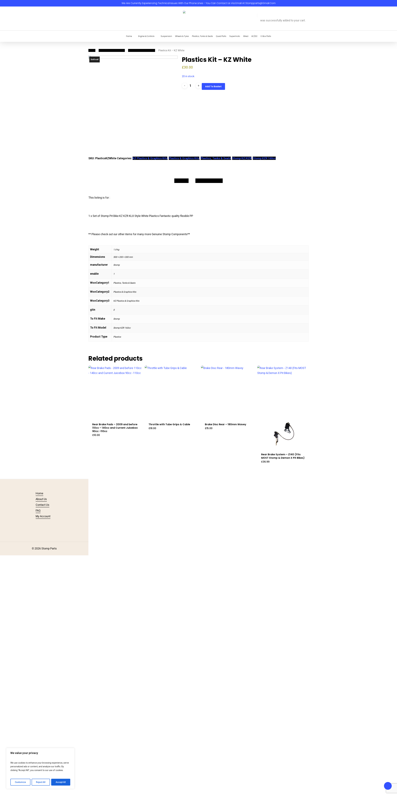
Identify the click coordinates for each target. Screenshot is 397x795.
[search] (251, 18)
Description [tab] (181, 180)
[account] (255, 18)
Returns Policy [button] (128, 504)
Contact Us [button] (42, 504)
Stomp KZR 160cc (264, 158)
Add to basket (213, 86)
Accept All (61, 782)
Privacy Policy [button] (127, 499)
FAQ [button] (38, 510)
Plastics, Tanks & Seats (112, 50)
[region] (40, 768)
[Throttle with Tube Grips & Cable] (171, 392)
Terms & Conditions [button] (131, 493)
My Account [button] (43, 516)
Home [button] (39, 493)
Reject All (40, 782)
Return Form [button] (126, 516)
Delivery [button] (124, 510)
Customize (20, 782)
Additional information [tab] (209, 180)
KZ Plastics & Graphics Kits (150, 158)
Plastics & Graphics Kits (141, 50)
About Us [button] (41, 499)
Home (91, 50)
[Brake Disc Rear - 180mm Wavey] (227, 392)
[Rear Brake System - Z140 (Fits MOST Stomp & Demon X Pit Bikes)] (284, 407)
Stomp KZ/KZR (241, 158)
